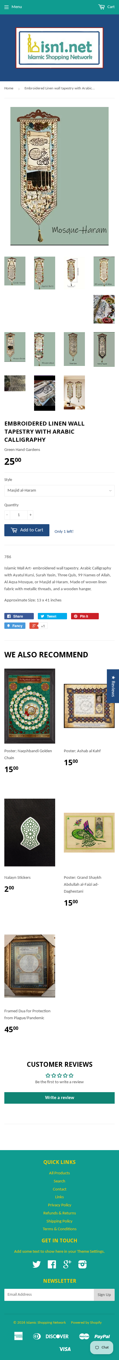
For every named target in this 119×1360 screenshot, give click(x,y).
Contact (59, 1189)
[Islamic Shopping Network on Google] (67, 1267)
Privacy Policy (59, 1205)
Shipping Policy (59, 1221)
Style (8, 480)
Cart (111, 7)
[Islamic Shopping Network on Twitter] (36, 1267)
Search (59, 1181)
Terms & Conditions (60, 1229)
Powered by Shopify (86, 1323)
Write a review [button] (59, 1098)
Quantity (11, 505)
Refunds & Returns (59, 1213)
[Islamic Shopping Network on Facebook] (52, 1267)
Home (8, 88)
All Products (59, 1173)
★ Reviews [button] (113, 686)
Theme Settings (90, 1252)
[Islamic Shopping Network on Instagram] (82, 1267)
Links (59, 1197)
